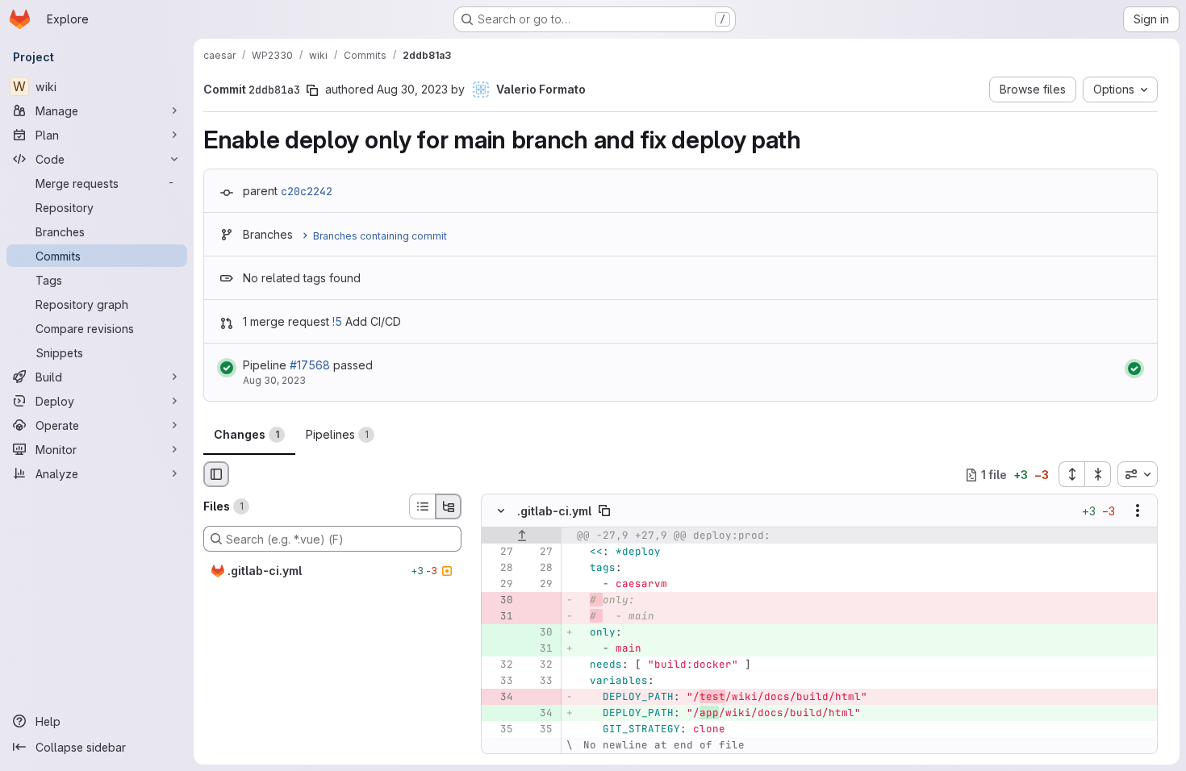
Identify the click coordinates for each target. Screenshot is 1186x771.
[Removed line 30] (499, 601)
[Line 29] (499, 585)
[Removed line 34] (499, 698)
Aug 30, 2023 (412, 89)
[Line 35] (499, 730)
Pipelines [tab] (337, 434)
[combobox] (1137, 474)
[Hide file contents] (501, 511)
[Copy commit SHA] (312, 90)
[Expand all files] (1071, 474)
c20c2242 (306, 191)
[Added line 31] (539, 649)
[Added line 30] (539, 633)
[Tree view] (448, 506)
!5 (337, 321)
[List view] (422, 506)
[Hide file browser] (216, 474)
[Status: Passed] (226, 367)
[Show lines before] (522, 536)
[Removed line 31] (499, 617)
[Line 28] (499, 569)
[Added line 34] (539, 714)
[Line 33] (499, 681)
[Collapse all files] (1098, 474)
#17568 (310, 365)
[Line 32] (499, 665)
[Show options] (1137, 511)
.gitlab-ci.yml (554, 511)
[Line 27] (499, 552)
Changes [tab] (246, 434)
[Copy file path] (604, 511)
